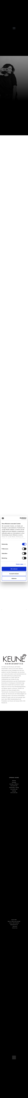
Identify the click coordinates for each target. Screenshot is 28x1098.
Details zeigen (19, 564)
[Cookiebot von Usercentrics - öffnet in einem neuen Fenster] (20, 518)
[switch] (24, 549)
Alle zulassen (14, 568)
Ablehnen (14, 578)
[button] (14, 28)
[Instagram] (14, 1057)
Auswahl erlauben (14, 573)
